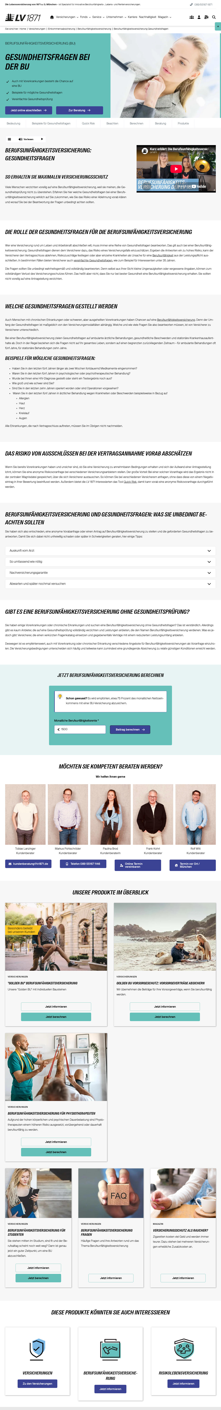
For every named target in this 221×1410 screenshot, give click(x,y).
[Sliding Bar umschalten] (206, 17)
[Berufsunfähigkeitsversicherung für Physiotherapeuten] (56, 1035)
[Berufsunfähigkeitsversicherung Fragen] (111, 1170)
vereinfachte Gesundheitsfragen (93, 260)
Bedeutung (13, 123)
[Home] (52, 17)
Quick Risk (88, 123)
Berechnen (136, 123)
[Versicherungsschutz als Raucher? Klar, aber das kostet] (183, 1170)
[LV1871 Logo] (23, 14)
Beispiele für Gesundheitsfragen (51, 123)
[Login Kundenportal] (199, 17)
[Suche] (214, 17)
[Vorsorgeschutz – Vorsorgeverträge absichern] (165, 905)
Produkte (183, 123)
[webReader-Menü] (9, 139)
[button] (26, 139)
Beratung (160, 123)
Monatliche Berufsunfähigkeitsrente (76, 720)
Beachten (112, 123)
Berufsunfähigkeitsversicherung (176, 320)
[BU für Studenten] (38, 1170)
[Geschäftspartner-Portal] (192, 17)
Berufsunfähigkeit (162, 255)
